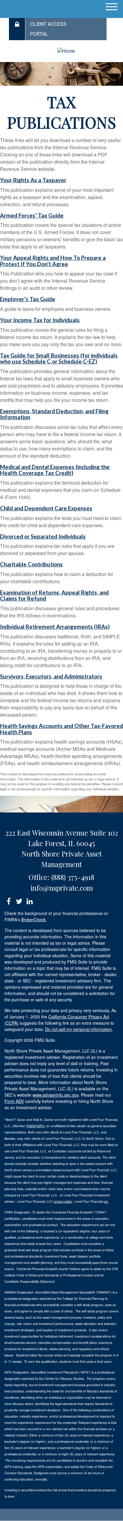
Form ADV (14, 1101)
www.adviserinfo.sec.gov (56, 1095)
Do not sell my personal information (78, 1029)
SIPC (40, 1126)
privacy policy (63, 1201)
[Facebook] (8, 900)
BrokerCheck (33, 919)
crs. (106, 1201)
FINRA (31, 1126)
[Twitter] (19, 900)
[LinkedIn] (29, 900)
